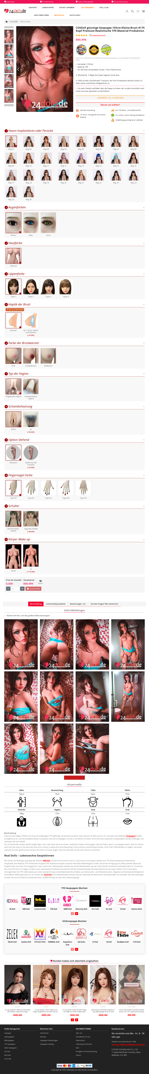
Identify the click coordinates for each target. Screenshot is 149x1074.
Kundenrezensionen (98, 35)
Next (9, 105)
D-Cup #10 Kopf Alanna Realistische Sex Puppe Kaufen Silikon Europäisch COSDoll (103, 1011)
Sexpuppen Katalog (47, 1044)
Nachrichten (44, 1033)
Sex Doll (7, 1051)
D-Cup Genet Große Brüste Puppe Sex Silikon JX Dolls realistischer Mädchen (17, 1011)
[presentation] (72, 913)
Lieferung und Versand (84, 1044)
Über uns (79, 1033)
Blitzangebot (87, 7)
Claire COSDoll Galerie (74, 777)
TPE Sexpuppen (9, 1044)
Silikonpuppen (9, 1040)
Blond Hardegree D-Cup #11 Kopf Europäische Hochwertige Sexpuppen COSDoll (131, 1011)
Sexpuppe (33, 7)
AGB (77, 1048)
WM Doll (46, 860)
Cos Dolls (14, 21)
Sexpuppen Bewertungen (49, 1040)
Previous (9, 27)
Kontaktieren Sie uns (83, 1037)
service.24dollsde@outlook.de (128, 1044)
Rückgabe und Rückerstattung (86, 1051)
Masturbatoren (41, 15)
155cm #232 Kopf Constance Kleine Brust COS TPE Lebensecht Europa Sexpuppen (74, 1011)
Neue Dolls (59, 15)
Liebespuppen (48, 7)
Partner (78, 1055)
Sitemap (43, 1037)
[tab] (36, 604)
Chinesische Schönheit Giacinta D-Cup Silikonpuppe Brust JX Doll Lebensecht (46, 1011)
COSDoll (89, 64)
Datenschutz (80, 1040)
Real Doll (48, 874)
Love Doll (7, 1059)
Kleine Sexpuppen (10, 1048)
